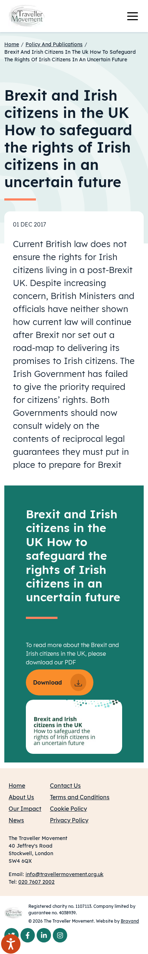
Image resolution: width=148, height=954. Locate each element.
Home (11, 44)
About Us (21, 797)
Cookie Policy (68, 808)
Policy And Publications (54, 44)
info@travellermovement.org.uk (64, 874)
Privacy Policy (69, 820)
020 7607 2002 (36, 882)
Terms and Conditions (80, 797)
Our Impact (25, 808)
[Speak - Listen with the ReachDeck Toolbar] (10, 944)
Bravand (130, 921)
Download (47, 682)
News (16, 820)
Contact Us (65, 785)
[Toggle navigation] (137, 16)
